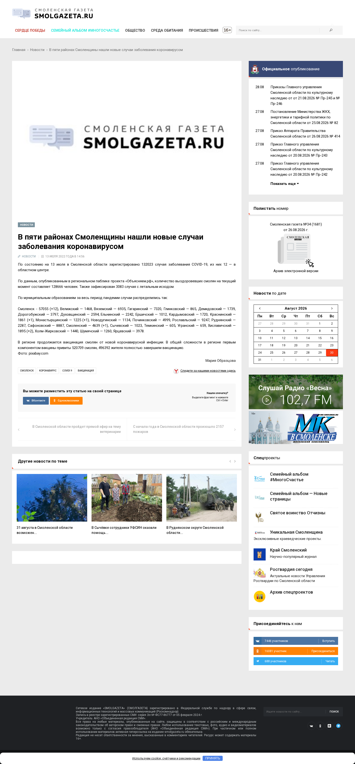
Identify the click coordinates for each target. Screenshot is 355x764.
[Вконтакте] (311, 726)
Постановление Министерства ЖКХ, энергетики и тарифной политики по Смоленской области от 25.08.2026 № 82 (304, 117)
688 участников (300, 661)
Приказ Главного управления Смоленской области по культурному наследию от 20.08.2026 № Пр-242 (301, 169)
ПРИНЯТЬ (212, 758)
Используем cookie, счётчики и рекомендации (166, 758)
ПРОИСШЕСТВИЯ (203, 30)
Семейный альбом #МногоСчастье (85, 30)
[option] (51, 507)
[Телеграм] (338, 726)
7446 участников (300, 641)
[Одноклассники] (320, 726)
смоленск (27, 370)
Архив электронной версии (295, 271)
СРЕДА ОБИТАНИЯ (167, 30)
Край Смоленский (288, 550)
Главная (18, 50)
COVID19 (67, 370)
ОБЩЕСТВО (135, 30)
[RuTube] (329, 726)
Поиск (334, 711)
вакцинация (86, 370)
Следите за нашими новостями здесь (208, 370)
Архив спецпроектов (291, 592)
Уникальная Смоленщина (296, 532)
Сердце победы (30, 30)
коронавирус (48, 370)
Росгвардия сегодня (291, 569)
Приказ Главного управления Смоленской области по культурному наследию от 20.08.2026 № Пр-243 (301, 150)
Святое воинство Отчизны (297, 512)
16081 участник (300, 651)
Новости (37, 50)
